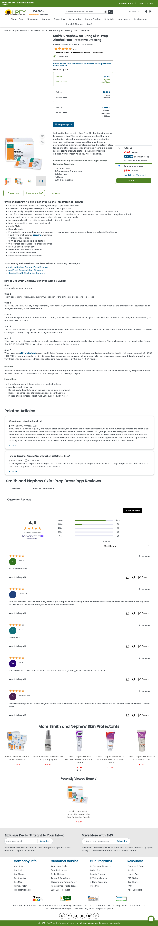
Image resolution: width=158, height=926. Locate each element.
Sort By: (106, 541)
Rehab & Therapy (74, 24)
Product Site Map (22, 889)
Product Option (61, 69)
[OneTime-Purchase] (119, 166)
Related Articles (19, 411)
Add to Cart (134, 180)
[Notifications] (146, 11)
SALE (89, 24)
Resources (135, 861)
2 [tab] (80, 770)
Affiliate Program (98, 882)
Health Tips (133, 874)
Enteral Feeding (92, 19)
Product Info (14, 193)
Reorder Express (59, 870)
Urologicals (32, 19)
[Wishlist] (42, 135)
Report (145, 577)
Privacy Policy (20, 886)
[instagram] (75, 915)
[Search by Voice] (105, 11)
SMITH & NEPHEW (65, 45)
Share (14, 445)
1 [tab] (78, 770)
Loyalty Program (98, 874)
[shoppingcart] (150, 11)
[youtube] (89, 915)
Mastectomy (140, 19)
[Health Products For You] (15, 12)
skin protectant (28, 353)
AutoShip (94, 886)
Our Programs (101, 861)
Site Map (18, 882)
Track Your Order (59, 866)
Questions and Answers (81, 52)
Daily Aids (109, 19)
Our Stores (19, 874)
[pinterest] (96, 915)
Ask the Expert (135, 889)
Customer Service (64, 861)
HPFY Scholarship (98, 878)
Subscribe (44, 841)
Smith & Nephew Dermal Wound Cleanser (28, 267)
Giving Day (95, 870)
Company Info (25, 861)
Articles (56, 193)
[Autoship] (119, 148)
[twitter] (62, 915)
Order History (57, 874)
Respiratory (59, 19)
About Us (18, 866)
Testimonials (20, 878)
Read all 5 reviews (62, 52)
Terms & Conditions (60, 878)
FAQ (130, 886)
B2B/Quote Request (60, 889)
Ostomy (46, 19)
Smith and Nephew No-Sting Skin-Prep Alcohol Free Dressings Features (43, 202)
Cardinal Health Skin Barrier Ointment (26, 273)
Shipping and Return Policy (64, 882)
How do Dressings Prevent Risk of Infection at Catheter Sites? (39, 456)
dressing (37, 235)
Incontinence (124, 19)
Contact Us (134, 11)
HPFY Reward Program (101, 866)
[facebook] (69, 915)
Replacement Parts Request (64, 886)
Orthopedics (75, 19)
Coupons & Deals (136, 866)
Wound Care (17, 19)
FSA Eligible (133, 878)
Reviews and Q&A (34, 193)
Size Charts (133, 882)
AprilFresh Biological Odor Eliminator (26, 270)
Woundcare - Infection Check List (25, 421)
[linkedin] (82, 915)
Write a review (98, 52)
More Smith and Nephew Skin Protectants (79, 726)
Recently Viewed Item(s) (79, 779)
